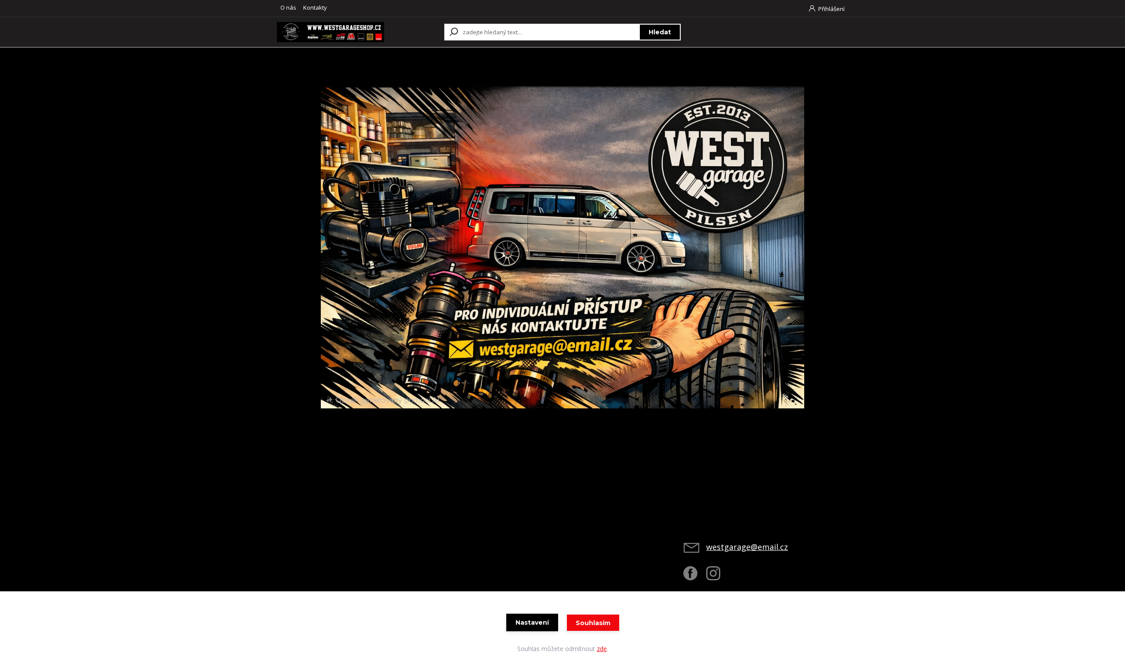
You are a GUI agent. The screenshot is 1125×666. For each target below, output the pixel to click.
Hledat (660, 32)
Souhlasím (593, 623)
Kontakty (315, 7)
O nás (288, 7)
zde (602, 648)
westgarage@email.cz (747, 547)
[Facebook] (694, 576)
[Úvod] (330, 32)
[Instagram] (717, 576)
